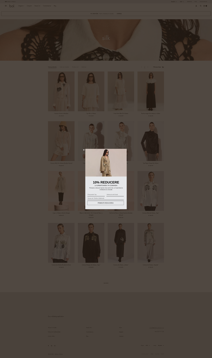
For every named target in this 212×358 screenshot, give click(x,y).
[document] (106, 179)
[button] (84, 150)
